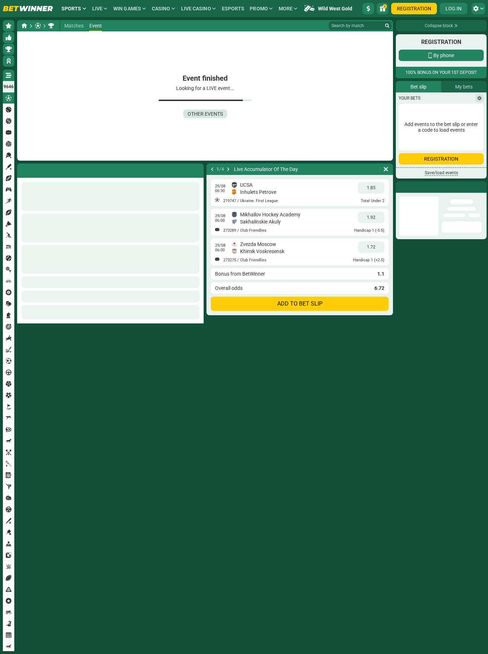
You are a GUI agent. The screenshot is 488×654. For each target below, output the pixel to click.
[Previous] (212, 169)
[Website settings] (478, 8)
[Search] (387, 25)
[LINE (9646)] (24, 25)
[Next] (228, 169)
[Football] (38, 25)
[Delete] (386, 169)
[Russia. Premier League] (51, 25)
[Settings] (479, 138)
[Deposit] (368, 8)
